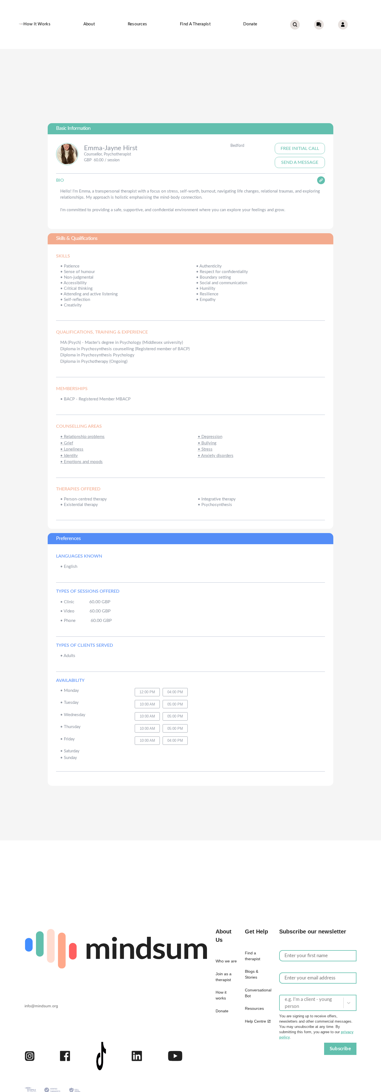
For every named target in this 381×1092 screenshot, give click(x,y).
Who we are (226, 961)
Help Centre (255, 1021)
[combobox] (285, 1003)
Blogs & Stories (251, 974)
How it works (36, 24)
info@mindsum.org (41, 1006)
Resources (137, 24)
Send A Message (299, 162)
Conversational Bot (258, 993)
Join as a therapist (224, 977)
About (89, 24)
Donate (250, 24)
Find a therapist (195, 24)
